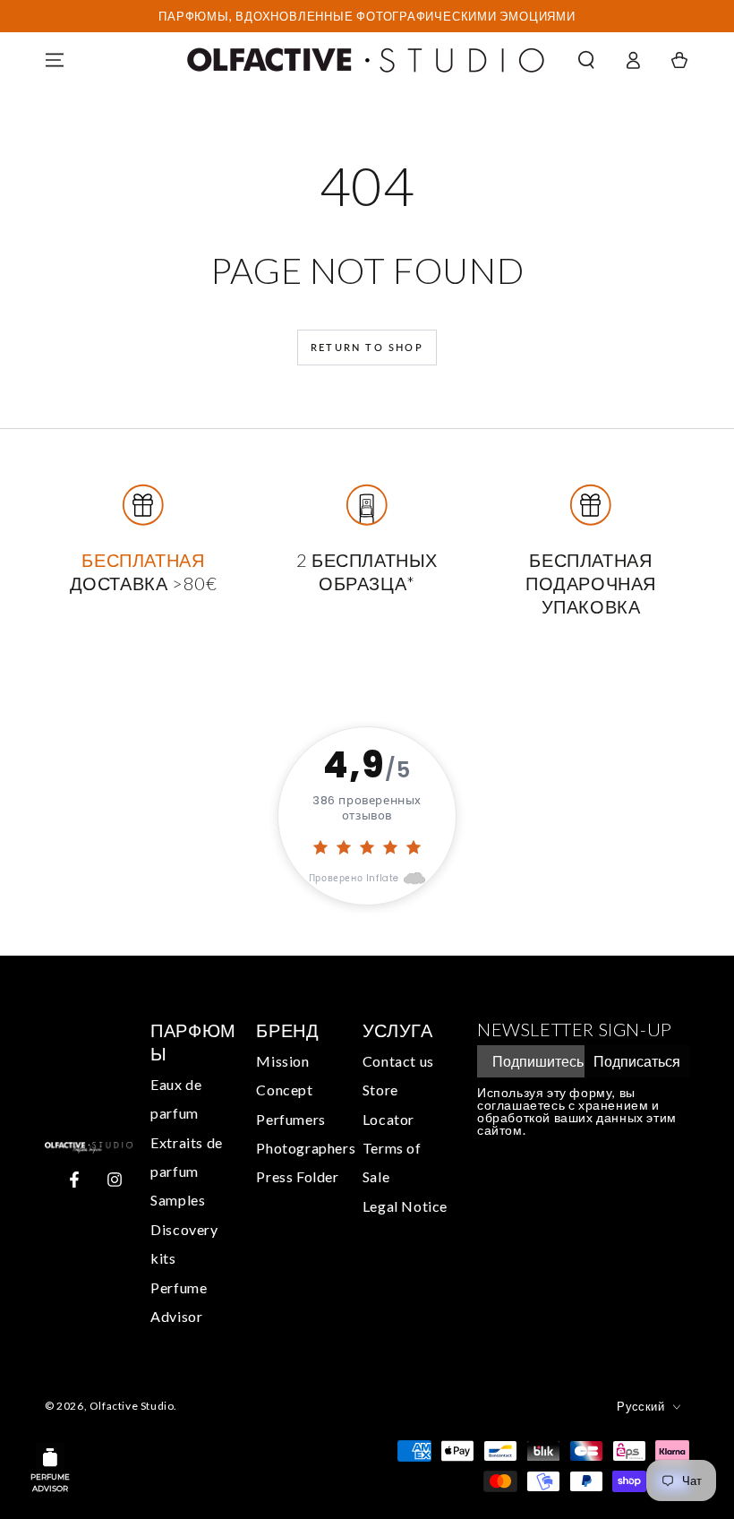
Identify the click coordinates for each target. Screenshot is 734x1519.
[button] (586, 60)
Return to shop (367, 347)
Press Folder (297, 1176)
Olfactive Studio (132, 1405)
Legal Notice (405, 1205)
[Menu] (54, 60)
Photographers (305, 1147)
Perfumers (290, 1119)
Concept (284, 1089)
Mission (282, 1060)
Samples (177, 1199)
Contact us (398, 1060)
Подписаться (636, 1060)
